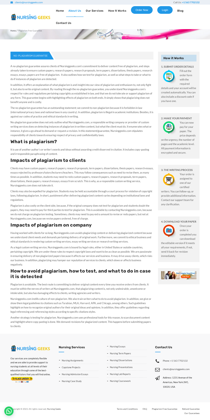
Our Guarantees (192, 413)
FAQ (145, 409)
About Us (74, 10)
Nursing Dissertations (121, 360)
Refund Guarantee (191, 409)
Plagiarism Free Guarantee (164, 409)
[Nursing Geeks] (30, 17)
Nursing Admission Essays (75, 374)
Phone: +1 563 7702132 (175, 360)
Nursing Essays (117, 346)
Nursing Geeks (54, 409)
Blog (180, 10)
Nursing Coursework (120, 381)
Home (60, 10)
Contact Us (63, 23)
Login (165, 10)
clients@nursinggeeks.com (28, 2)
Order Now (142, 10)
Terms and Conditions (127, 409)
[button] (9, 411)
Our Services (94, 10)
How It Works (117, 10)
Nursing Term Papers (120, 353)
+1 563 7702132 (191, 2)
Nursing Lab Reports (120, 374)
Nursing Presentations (121, 367)
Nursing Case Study (72, 381)
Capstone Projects (71, 367)
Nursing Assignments (72, 360)
